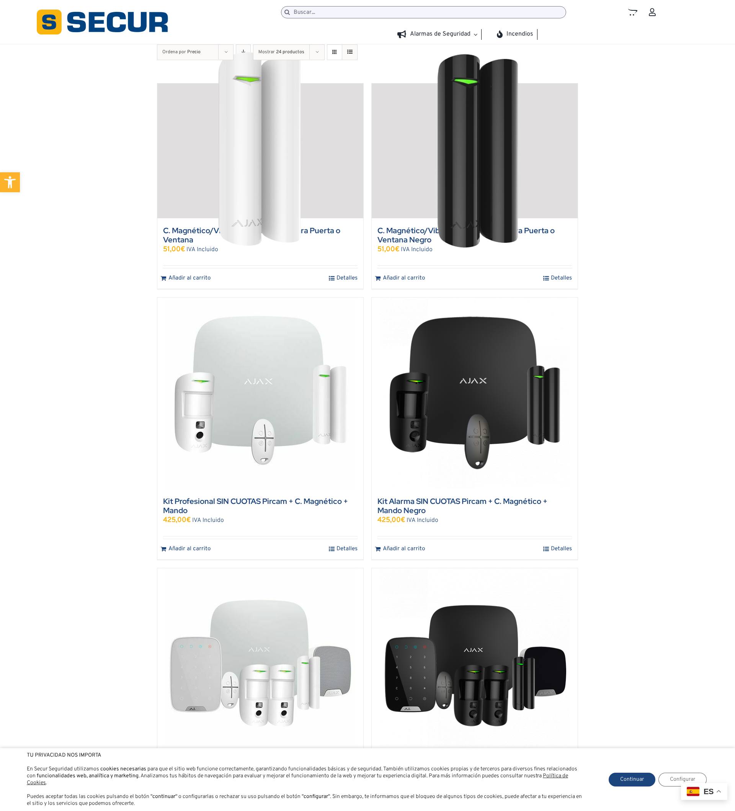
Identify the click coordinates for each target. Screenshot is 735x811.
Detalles (347, 278)
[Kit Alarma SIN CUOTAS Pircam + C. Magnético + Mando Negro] (475, 393)
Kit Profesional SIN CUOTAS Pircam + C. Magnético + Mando (255, 505)
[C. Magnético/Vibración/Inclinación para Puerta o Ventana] (260, 150)
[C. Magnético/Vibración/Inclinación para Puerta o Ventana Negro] (475, 150)
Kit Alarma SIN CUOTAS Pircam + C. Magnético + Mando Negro (462, 505)
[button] (10, 182)
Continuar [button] (632, 779)
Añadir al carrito (189, 278)
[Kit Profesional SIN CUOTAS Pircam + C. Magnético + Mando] (260, 393)
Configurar (682, 779)
